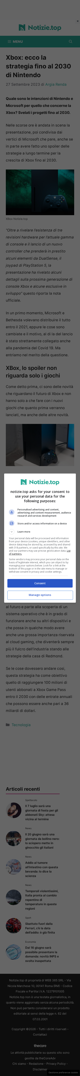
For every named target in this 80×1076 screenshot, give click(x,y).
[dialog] (40, 538)
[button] (40, 532)
